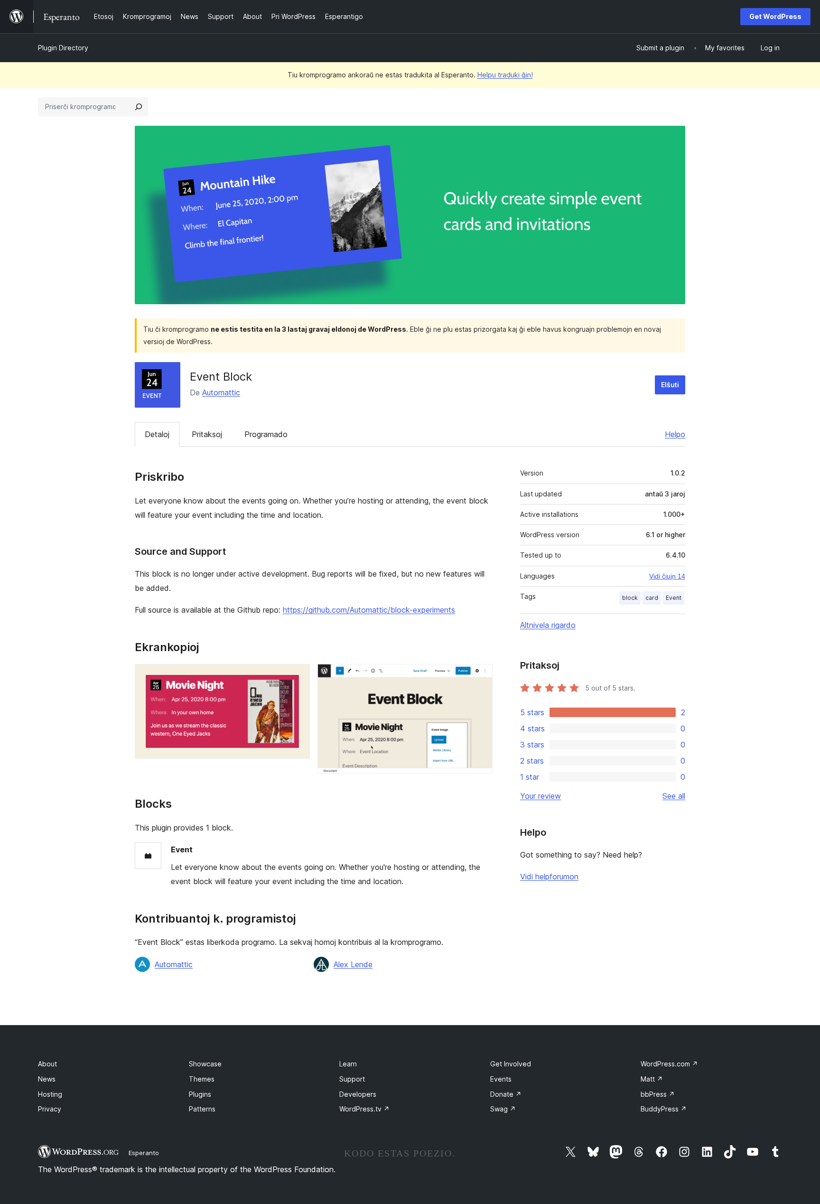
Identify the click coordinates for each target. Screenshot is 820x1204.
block (630, 597)
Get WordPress (775, 16)
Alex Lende (353, 964)
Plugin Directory (63, 48)
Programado (266, 434)
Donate (506, 1094)
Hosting (50, 1094)
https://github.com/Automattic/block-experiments (369, 610)
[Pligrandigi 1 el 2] (297, 676)
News (47, 1079)
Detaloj (157, 434)
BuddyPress (664, 1109)
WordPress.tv (364, 1109)
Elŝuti (670, 385)
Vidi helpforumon (549, 876)
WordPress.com (669, 1064)
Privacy (49, 1109)
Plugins (200, 1094)
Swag (503, 1109)
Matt (652, 1079)
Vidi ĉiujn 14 (667, 576)
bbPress (658, 1094)
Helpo (675, 434)
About (47, 1064)
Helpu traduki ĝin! (505, 75)
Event (673, 597)
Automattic (221, 392)
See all (673, 796)
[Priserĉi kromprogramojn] (138, 106)
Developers (357, 1094)
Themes (201, 1079)
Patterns (202, 1109)
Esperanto (144, 1153)
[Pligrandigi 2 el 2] (480, 676)
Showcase (205, 1064)
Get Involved (510, 1064)
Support (352, 1079)
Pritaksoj (207, 434)
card (651, 597)
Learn (348, 1064)
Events (501, 1079)
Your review (540, 796)
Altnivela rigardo (548, 625)
